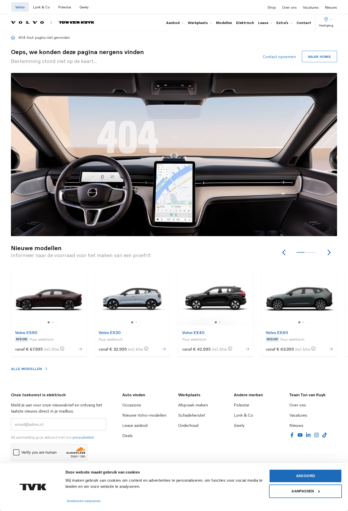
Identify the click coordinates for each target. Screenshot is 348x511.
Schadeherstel (191, 415)
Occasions (131, 404)
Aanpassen (302, 491)
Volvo (20, 7)
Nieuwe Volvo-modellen (144, 415)
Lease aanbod (135, 425)
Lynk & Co (41, 7)
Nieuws (331, 7)
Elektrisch (245, 22)
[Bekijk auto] (48, 297)
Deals (127, 435)
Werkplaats (198, 22)
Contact (304, 22)
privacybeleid (83, 437)
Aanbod (173, 22)
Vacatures (311, 7)
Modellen (224, 22)
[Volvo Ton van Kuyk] (52, 22)
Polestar (64, 7)
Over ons (289, 7)
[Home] (13, 37)
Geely (84, 7)
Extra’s (282, 22)
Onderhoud (188, 425)
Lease (263, 22)
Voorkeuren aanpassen (84, 501)
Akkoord (305, 476)
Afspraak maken (193, 404)
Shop (271, 7)
